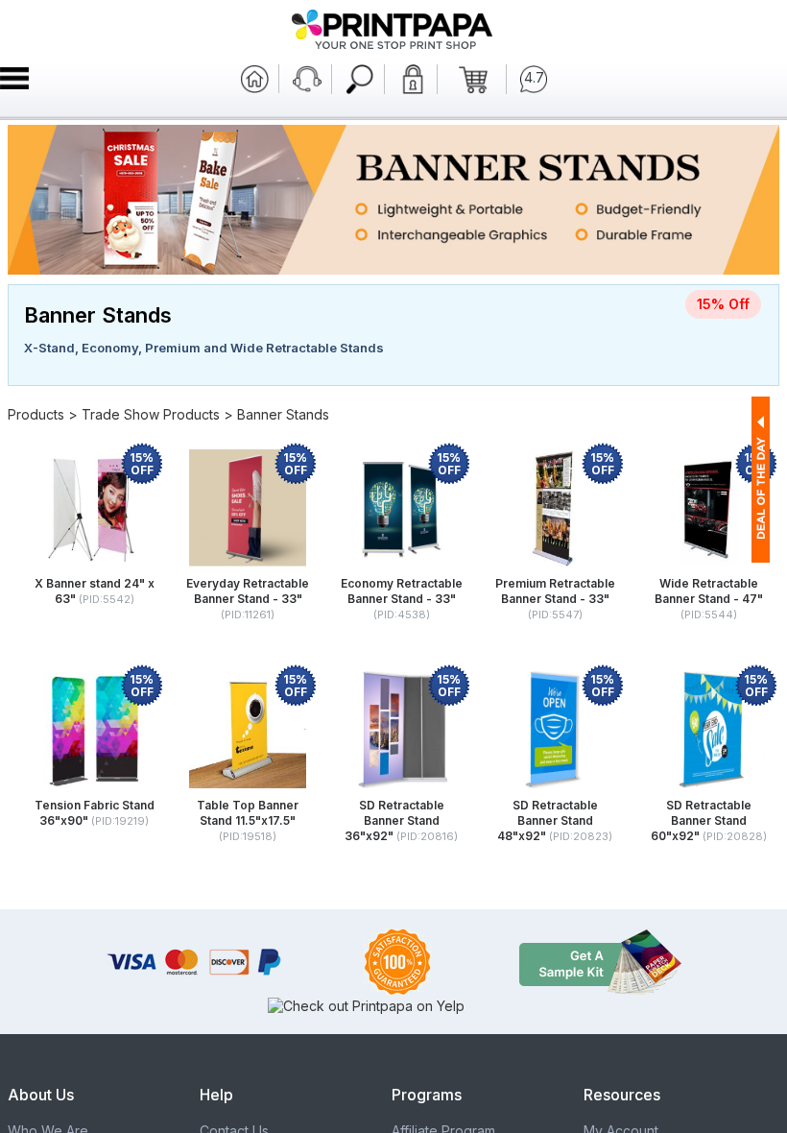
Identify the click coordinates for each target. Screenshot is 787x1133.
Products (36, 414)
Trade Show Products (151, 414)
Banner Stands (283, 414)
